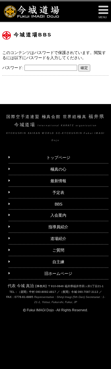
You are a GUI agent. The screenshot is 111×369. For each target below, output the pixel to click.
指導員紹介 (58, 227)
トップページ (58, 157)
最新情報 (58, 181)
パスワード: (13, 67)
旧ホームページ (58, 273)
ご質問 (58, 250)
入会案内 (58, 215)
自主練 (58, 262)
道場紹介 (58, 238)
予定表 (58, 192)
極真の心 (58, 169)
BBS (58, 204)
